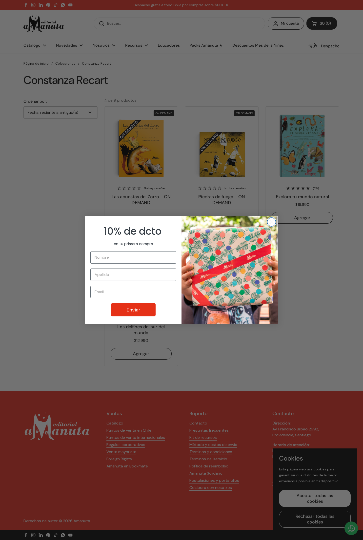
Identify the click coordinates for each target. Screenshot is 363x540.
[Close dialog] (271, 222)
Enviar (133, 310)
